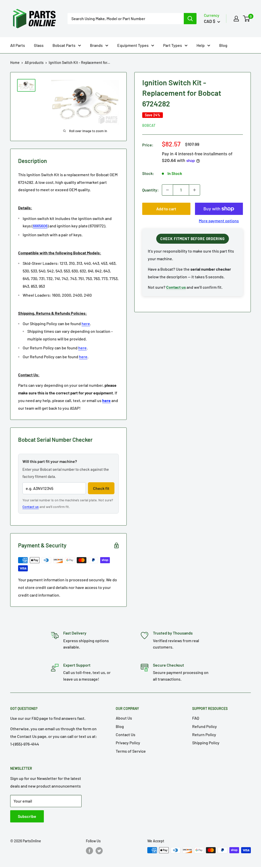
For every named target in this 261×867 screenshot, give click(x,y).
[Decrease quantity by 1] (167, 190)
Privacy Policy (128, 742)
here (86, 323)
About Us (124, 717)
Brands (96, 45)
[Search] (190, 18)
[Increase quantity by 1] (194, 190)
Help (201, 45)
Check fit (101, 488)
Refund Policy (204, 726)
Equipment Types (133, 45)
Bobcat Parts (64, 45)
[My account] (236, 18)
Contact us (30, 506)
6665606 (40, 225)
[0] (246, 19)
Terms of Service (131, 751)
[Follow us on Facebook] (89, 850)
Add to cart (166, 208)
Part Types (172, 45)
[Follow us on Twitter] (99, 850)
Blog (223, 45)
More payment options (219, 220)
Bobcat (148, 125)
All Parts (17, 45)
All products (34, 62)
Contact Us (125, 734)
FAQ (195, 717)
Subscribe (27, 816)
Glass (39, 45)
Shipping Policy (205, 742)
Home (15, 62)
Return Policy (204, 734)
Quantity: (150, 189)
